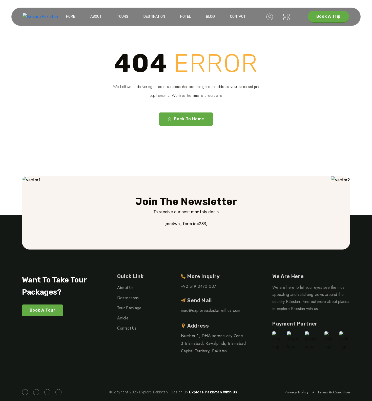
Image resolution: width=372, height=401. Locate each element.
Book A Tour (42, 310)
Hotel (185, 16)
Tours (122, 16)
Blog (210, 16)
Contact (238, 16)
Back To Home (189, 119)
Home (70, 16)
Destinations (128, 298)
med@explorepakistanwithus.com (210, 310)
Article (123, 318)
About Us (125, 288)
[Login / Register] (269, 17)
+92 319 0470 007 (198, 286)
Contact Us (126, 328)
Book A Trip (328, 16)
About (96, 16)
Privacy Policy (296, 392)
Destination (154, 16)
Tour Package (129, 308)
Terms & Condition (333, 392)
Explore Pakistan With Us (213, 392)
